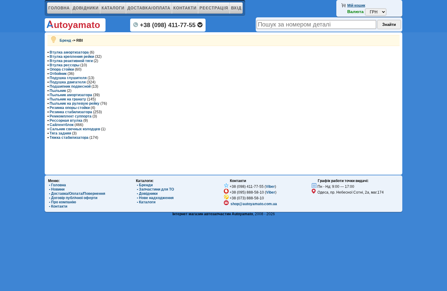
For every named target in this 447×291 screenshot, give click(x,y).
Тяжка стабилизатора (69, 137)
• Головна (57, 185)
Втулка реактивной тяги (71, 61)
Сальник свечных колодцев (75, 129)
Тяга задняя (60, 133)
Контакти (184, 8)
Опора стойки (62, 69)
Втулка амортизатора (69, 52)
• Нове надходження (155, 198)
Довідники (86, 8)
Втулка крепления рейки (72, 56)
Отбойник (58, 74)
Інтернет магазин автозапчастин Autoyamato (212, 214)
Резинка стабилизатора (71, 112)
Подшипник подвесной (70, 86)
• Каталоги (145, 202)
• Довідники (147, 193)
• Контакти (57, 206)
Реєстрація (213, 8)
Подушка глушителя (68, 78)
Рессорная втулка (66, 120)
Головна (59, 8)
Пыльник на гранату (68, 99)
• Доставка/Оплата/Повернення (76, 193)
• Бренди (144, 185)
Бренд (65, 40)
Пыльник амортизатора (71, 95)
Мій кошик (356, 5)
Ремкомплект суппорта (71, 116)
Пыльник (58, 91)
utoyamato (77, 25)
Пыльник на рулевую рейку (74, 103)
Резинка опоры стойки (70, 108)
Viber (270, 186)
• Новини (56, 189)
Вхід (236, 8)
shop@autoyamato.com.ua (253, 204)
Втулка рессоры (64, 65)
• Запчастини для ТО (155, 189)
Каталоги (113, 8)
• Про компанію (62, 202)
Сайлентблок (62, 125)
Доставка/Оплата (148, 8)
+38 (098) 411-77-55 (167, 25)
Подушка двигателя (68, 82)
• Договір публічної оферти (72, 198)
